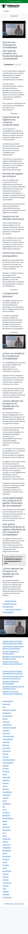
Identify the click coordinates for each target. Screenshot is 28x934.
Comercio (6, 733)
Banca (5, 719)
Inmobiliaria (7, 792)
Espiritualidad (7, 763)
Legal (4, 801)
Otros (4, 836)
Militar (4, 821)
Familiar (5, 768)
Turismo (5, 886)
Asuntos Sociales (9, 710)
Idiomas (5, 789)
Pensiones (6, 839)
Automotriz (6, 713)
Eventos (5, 766)
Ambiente (6, 704)
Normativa (6, 830)
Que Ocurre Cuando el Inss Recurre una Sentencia (12, 647)
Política (5, 842)
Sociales (5, 865)
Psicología (6, 845)
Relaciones (6, 850)
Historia (5, 783)
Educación (6, 751)
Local (4, 809)
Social (4, 862)
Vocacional (6, 897)
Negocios (6, 827)
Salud (4, 853)
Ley (3, 807)
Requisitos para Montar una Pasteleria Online (13, 657)
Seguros (5, 859)
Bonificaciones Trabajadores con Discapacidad (9, 604)
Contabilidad (7, 739)
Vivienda (5, 894)
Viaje (4, 888)
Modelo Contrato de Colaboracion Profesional (12, 663)
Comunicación (8, 736)
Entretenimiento (8, 760)
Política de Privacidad (16, 904)
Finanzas (5, 771)
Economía (6, 748)
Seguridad (6, 856)
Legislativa (6, 804)
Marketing (6, 815)
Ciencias (5, 730)
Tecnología (6, 871)
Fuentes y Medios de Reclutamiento (10, 652)
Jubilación (6, 795)
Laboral (5, 798)
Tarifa (4, 868)
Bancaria (6, 722)
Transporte (6, 883)
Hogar (4, 786)
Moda (4, 824)
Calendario (6, 725)
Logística (6, 812)
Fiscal (4, 774)
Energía (5, 757)
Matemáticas (7, 818)
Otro (4, 833)
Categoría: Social (9, 727)
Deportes (6, 742)
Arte (4, 707)
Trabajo (5, 877)
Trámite (5, 880)
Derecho (5, 745)
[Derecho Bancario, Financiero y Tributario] (10, 6)
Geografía (6, 777)
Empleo (5, 754)
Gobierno (6, 780)
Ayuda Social (7, 716)
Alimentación (7, 701)
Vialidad (5, 891)
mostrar (17, 65)
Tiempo (5, 874)
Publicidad (6, 847)
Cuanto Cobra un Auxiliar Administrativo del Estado (12, 642)
